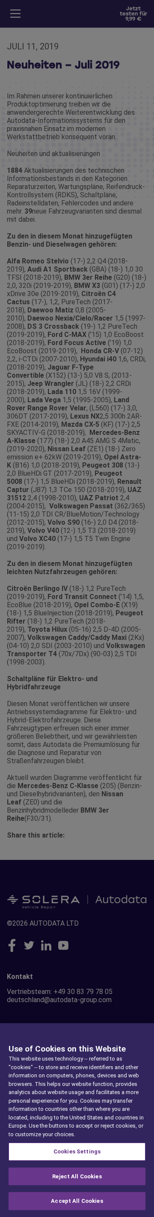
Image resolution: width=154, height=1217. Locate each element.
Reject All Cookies (76, 1176)
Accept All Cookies (77, 1201)
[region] (77, 1120)
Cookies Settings (77, 1151)
